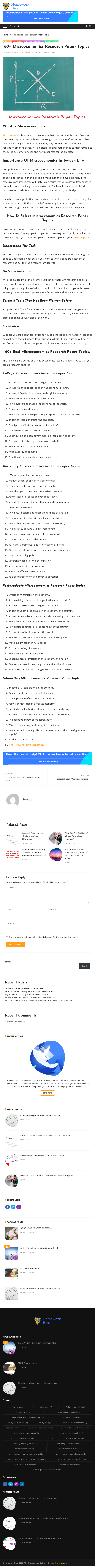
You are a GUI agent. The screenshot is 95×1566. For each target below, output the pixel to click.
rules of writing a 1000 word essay (72, 1459)
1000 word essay (18, 1407)
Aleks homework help (76, 1407)
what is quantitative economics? (47, 1469)
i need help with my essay (23, 1438)
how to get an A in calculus (77, 1428)
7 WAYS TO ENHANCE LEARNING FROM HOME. (22, 779)
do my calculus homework (72, 1417)
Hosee (38, 52)
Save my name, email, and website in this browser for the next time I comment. (43, 937)
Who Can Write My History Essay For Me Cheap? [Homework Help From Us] (34, 852)
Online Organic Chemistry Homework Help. (39, 1248)
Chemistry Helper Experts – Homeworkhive (24, 988)
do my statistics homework (75, 1422)
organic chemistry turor (69, 1448)
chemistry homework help (68, 1412)
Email (53, 909)
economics (7, 41)
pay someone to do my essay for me (26, 1454)
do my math (45, 1422)
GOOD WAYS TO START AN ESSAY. (35, 1228)
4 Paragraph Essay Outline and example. (72, 779)
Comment (12, 887)
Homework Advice (51, 41)
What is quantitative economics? (26, 744)
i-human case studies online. (70, 1433)
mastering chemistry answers (25, 1443)
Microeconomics (12, 135)
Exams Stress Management (33, 41)
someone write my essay (25, 1464)
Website (10, 923)
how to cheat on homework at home (42, 1428)
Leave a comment (50, 52)
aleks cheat (46, 1407)
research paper (81, 237)
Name (10, 909)
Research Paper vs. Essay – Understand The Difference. (33, 836)
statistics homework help (70, 1464)
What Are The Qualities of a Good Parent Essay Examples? (76, 836)
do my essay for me (18, 1422)
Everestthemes (61, 1563)
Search (8, 962)
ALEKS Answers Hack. (29, 1268)
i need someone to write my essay (68, 1438)
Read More (47, 1093)
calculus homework (23, 1412)
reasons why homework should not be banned (27, 1459)
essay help (12, 1428)
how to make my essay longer (25, 1433)
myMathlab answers (24, 1448)
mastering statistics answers (70, 1443)
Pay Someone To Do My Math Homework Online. (26, 994)
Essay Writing (17, 41)
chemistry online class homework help (27, 1417)
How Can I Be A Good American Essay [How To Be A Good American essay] (76, 854)
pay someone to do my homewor (71, 1454)
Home (5, 35)
